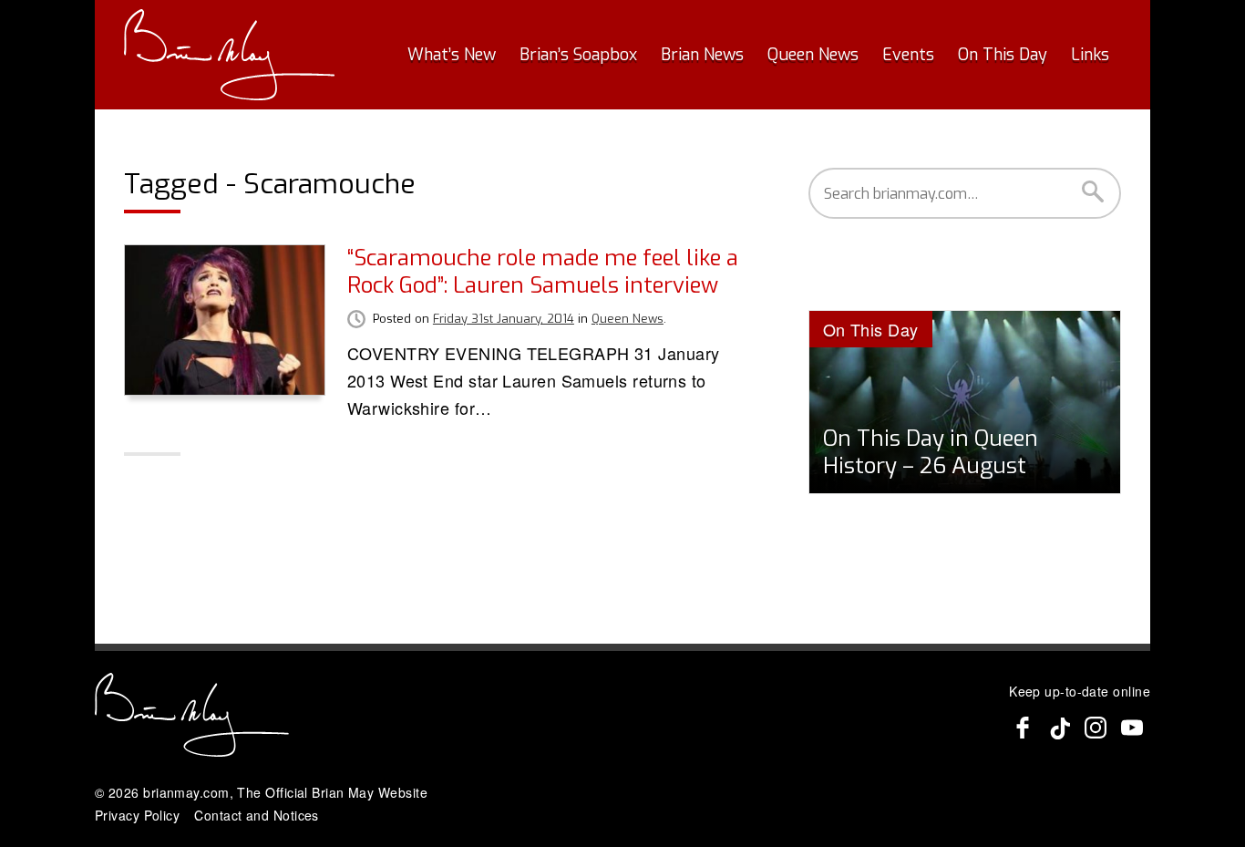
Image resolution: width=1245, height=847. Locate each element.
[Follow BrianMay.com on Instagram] (1095, 727)
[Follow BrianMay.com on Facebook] (1022, 727)
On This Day (1002, 55)
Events (908, 55)
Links (1090, 55)
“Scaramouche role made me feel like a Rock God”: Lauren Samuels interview (542, 271)
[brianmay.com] (229, 54)
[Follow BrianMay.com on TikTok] (1059, 727)
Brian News (702, 55)
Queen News (813, 55)
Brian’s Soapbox (578, 55)
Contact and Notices (256, 815)
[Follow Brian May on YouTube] (1132, 727)
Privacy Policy (137, 815)
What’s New (451, 55)
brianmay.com (186, 792)
